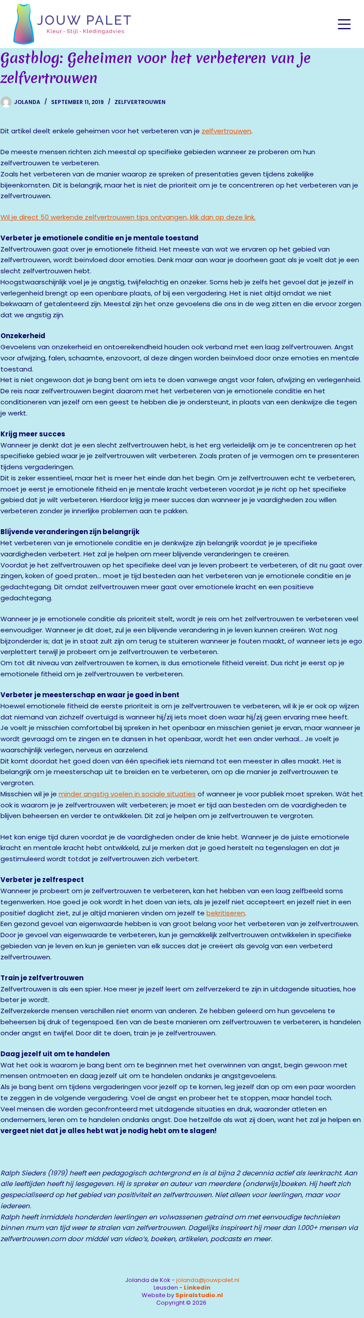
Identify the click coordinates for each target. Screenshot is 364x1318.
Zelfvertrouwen (140, 102)
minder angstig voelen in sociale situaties (127, 794)
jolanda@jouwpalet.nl (207, 1280)
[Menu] (344, 24)
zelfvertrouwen (226, 131)
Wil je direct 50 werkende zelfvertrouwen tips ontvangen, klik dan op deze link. (128, 217)
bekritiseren (225, 913)
